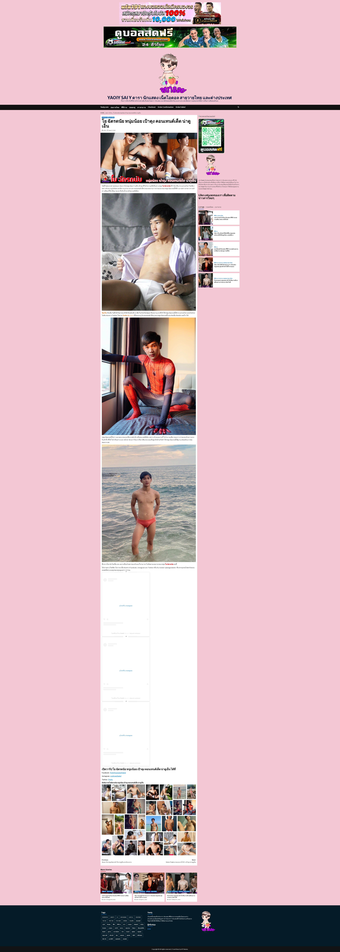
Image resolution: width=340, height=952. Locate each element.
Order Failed (180, 107)
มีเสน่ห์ (103, 931)
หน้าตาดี (111, 935)
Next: (181, 861)
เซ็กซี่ (134, 935)
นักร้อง (142, 924)
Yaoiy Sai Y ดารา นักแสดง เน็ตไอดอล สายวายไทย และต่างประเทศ (169, 97)
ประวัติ (116, 928)
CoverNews (175, 949)
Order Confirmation (165, 107)
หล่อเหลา (122, 935)
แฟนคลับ (125, 939)
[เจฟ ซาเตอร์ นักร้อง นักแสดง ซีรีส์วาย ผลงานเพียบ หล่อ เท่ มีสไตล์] (116, 883)
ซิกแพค (108, 924)
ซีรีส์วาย (119, 924)
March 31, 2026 (176, 899)
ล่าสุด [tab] (202, 207)
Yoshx (110, 780)
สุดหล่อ (133, 931)
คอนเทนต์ (138, 920)
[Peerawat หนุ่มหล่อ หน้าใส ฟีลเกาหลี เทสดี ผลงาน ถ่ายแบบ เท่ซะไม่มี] (181, 883)
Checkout (152, 107)
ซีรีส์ (114, 924)
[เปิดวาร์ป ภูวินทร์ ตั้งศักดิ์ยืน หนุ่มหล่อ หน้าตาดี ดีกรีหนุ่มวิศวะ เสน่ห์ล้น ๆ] (206, 233)
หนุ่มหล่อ (139, 931)
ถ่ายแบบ (129, 924)
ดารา (124, 924)
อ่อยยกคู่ (132, 107)
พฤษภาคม (128, 928)
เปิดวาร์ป (104, 939)
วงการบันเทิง (116, 931)
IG (117, 917)
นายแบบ (110, 928)
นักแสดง (104, 928)
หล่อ (117, 935)
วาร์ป (122, 931)
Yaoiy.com (104, 107)
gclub (149, 929)
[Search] (238, 107)
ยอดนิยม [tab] (209, 207)
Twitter (111, 920)
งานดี (103, 924)
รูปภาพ (109, 931)
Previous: (117, 861)
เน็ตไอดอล (139, 935)
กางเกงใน (131, 920)
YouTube (118, 920)
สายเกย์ (127, 931)
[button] (106, 792)
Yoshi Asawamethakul (118, 773)
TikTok (104, 920)
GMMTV (112, 917)
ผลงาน (121, 928)
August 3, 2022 (112, 130)
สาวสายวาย (141, 107)
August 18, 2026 (111, 899)
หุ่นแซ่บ (128, 935)
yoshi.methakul (115, 776)
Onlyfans (138, 917)
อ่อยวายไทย (115, 107)
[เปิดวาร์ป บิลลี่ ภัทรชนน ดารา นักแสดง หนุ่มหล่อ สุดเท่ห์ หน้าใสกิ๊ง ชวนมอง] (149, 883)
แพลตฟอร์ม (117, 939)
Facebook (105, 917)
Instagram (123, 917)
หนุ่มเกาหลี (104, 935)
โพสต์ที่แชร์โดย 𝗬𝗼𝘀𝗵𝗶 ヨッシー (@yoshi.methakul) (125, 633)
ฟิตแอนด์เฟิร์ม (141, 928)
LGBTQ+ (131, 917)
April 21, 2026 (143, 899)
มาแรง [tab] (218, 207)
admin (104, 130)
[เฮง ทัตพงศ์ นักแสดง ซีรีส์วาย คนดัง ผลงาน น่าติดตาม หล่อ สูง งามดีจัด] (206, 249)
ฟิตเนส (133, 928)
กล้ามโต (125, 920)
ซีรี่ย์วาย (124, 107)
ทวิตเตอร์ (136, 924)
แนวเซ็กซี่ (111, 939)
